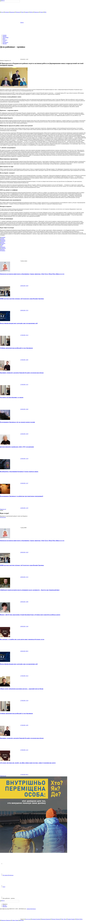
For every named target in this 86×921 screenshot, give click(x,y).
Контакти (5, 906)
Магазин (5, 43)
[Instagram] (12, 12)
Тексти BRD (5, 37)
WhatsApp (8, 920)
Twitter (16, 920)
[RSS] (44, 12)
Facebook (38, 919)
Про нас (4, 905)
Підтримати (5, 42)
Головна (4, 35)
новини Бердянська (31, 908)
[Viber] (22, 12)
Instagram (48, 919)
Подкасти (5, 40)
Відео (4, 38)
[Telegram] (17, 12)
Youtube (73, 919)
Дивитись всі (3, 509)
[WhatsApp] (36, 12)
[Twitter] (41, 12)
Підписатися (3, 517)
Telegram (57, 919)
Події (4, 886)
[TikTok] (30, 12)
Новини (4, 36)
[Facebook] (6, 12)
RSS (22, 920)
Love (29, 919)
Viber (64, 919)
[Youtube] (26, 12)
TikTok (80, 919)
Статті (4, 41)
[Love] (2, 12)
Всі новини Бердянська (8, 875)
